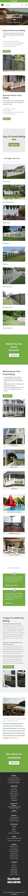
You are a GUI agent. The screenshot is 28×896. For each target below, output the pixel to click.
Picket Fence (6, 223)
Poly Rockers (14, 798)
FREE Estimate (14, 871)
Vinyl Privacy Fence (14, 846)
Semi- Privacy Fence (14, 849)
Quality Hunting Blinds (14, 833)
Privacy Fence (6, 181)
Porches (14, 831)
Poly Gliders (14, 797)
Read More (15, 738)
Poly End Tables (14, 789)
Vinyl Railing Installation (14, 782)
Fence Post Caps (7, 286)
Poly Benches (14, 791)
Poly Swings (14, 800)
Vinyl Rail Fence (14, 853)
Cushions (14, 788)
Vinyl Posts (14, 488)
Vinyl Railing (14, 445)
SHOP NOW (14, 763)
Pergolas (14, 826)
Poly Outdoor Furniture (14, 512)
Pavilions (14, 829)
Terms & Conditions (14, 874)
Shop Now (7, 51)
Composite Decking (14, 533)
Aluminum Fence (7, 307)
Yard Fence (6, 243)
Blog (14, 864)
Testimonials (14, 869)
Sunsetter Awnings (14, 555)
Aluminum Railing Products (14, 779)
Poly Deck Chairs (14, 793)
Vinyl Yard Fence (14, 851)
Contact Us (14, 355)
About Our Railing (14, 777)
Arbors (14, 827)
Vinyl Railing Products (14, 781)
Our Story (14, 865)
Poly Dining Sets (14, 795)
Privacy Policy (14, 872)
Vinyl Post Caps (14, 857)
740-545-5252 (14, 1)
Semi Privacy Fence (8, 202)
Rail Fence (5, 264)
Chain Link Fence (7, 328)
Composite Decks (14, 817)
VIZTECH (15, 894)
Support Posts (14, 467)
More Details (8, 667)
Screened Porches (14, 819)
